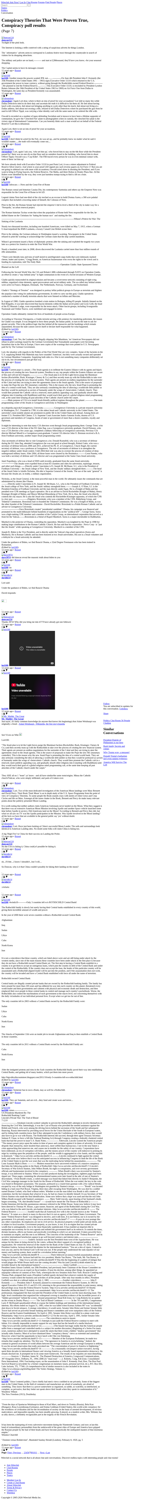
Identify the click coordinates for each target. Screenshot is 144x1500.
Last (48, 1452)
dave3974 (6, 557)
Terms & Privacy (14, 1487)
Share (105, 713)
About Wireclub (14, 1485)
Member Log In (14, 1480)
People (10, 1470)
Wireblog (11, 1493)
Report (18, 70)
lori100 (5, 78)
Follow (106, 703)
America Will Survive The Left (115, 763)
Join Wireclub (13, 1465)
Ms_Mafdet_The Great (12, 719)
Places (59, 2)
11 (36, 1452)
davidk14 (6, 578)
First (9, 1452)
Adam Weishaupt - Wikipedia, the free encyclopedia (42, 724)
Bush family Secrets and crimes (114, 747)
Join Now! (14, 2)
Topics (4, 8)
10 (34, 1452)
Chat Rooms (31, 2)
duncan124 (7, 40)
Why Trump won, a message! (116, 752)
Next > (43, 1452)
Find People (50, 2)
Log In (23, 2)
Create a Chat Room (16, 1482)
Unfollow (123, 709)
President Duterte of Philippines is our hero (113, 741)
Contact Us (12, 1490)
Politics (4, 10)
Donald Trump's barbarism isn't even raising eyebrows (115, 757)
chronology (7, 101)
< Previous (16, 1452)
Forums (41, 2)
